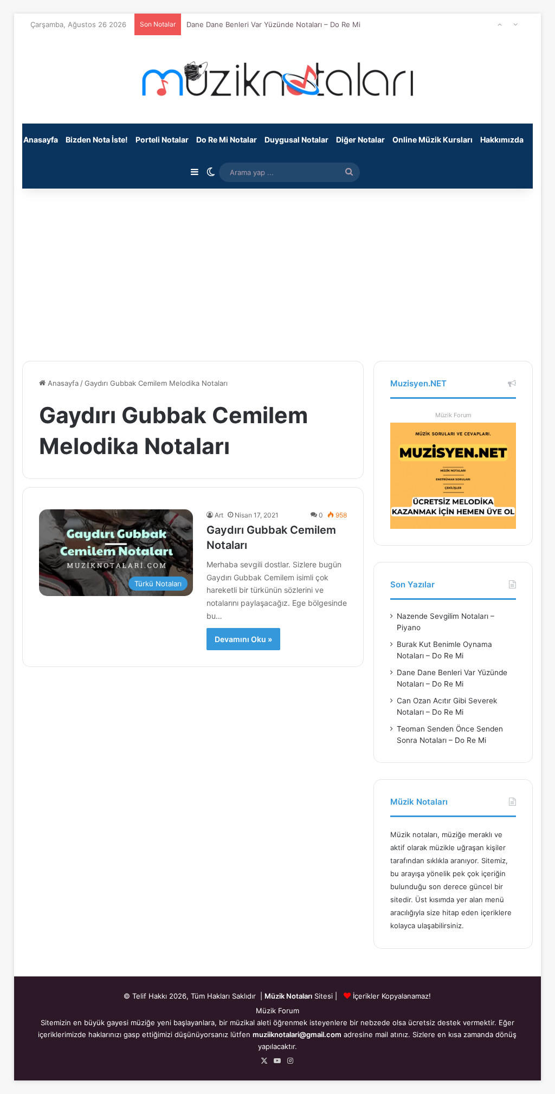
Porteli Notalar (162, 139)
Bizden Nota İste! (97, 139)
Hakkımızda (502, 139)
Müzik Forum (453, 415)
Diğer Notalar (360, 139)
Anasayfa (40, 139)
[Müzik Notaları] (277, 79)
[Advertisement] (277, 269)
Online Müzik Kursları (432, 139)
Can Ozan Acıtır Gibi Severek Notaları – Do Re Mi (268, 33)
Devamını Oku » (243, 639)
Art (219, 515)
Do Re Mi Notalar (226, 139)
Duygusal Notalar (296, 139)
